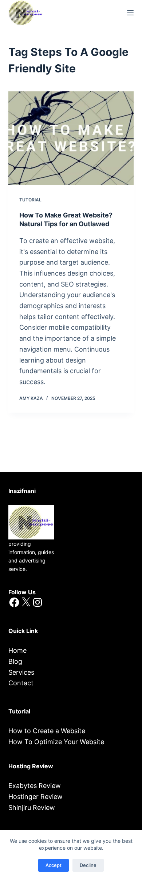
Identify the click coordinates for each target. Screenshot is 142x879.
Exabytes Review (34, 785)
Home (17, 650)
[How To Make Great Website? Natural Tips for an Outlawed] (70, 138)
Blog (15, 661)
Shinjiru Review (31, 807)
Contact (20, 683)
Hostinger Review (35, 796)
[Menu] (130, 13)
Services (21, 672)
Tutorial (30, 199)
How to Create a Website (46, 731)
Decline (88, 865)
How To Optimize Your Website (56, 742)
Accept (54, 865)
